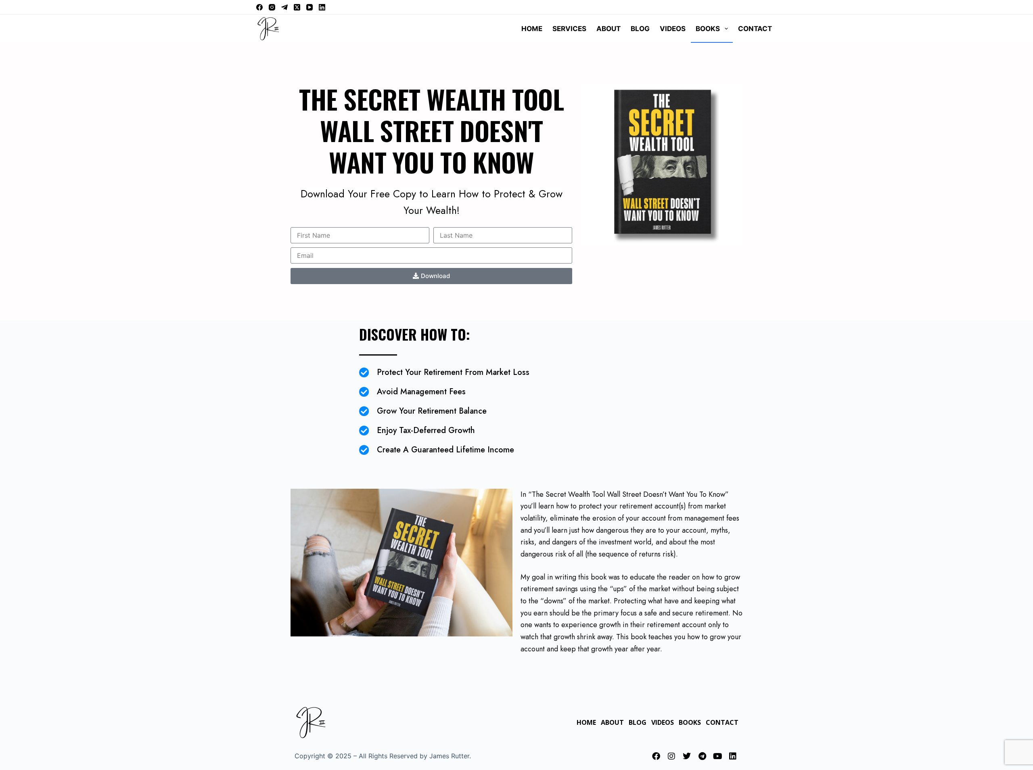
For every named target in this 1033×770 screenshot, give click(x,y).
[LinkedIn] (322, 7)
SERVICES (569, 29)
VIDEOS (673, 29)
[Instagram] (272, 7)
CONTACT (755, 29)
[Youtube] (717, 756)
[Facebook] (259, 7)
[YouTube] (309, 7)
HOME (531, 29)
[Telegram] (284, 7)
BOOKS (708, 29)
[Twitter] (686, 756)
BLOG (640, 29)
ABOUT (608, 29)
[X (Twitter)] (297, 7)
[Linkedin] (732, 756)
